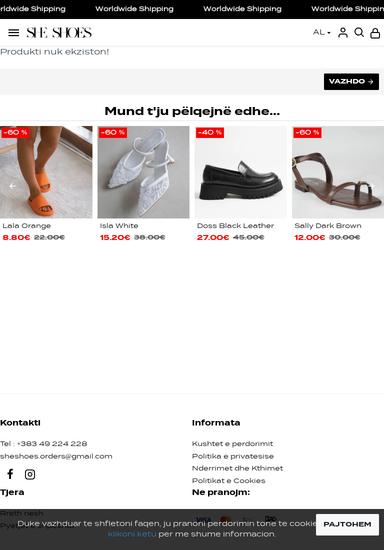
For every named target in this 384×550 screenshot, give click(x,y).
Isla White (119, 226)
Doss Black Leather (235, 226)
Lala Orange (26, 226)
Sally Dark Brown (328, 226)
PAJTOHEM (348, 525)
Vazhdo (347, 81)
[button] (12, 186)
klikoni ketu (132, 534)
